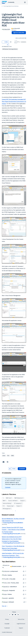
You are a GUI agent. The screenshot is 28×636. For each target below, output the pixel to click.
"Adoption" (22, 500)
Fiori (8, 455)
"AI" (3, 506)
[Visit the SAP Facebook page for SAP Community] (9, 614)
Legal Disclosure (21, 623)
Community (11, 2)
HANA (12, 455)
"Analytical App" (10, 506)
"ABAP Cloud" (8, 498)
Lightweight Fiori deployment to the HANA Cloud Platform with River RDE (13, 20)
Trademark (7, 628)
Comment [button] (22, 468)
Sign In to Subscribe (18, 32)
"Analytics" (18, 506)
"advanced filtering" (7, 503)
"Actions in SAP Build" (12, 500)
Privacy (7, 619)
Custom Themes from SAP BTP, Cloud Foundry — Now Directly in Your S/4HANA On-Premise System (13, 529)
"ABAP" (4, 500)
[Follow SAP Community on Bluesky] (12, 614)
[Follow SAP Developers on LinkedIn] (18, 614)
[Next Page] (15, 510)
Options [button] (12, 35)
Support (21, 628)
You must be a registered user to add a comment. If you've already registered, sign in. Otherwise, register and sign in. (13, 481)
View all (4, 606)
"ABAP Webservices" (18, 498)
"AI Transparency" (18, 503)
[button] (7, 44)
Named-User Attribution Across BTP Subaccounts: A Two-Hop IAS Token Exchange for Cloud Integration (12, 539)
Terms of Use (21, 619)
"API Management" (6, 508)
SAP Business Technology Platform (10, 49)
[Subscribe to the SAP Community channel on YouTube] (15, 614)
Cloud (4, 455)
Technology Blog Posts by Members (11, 6)
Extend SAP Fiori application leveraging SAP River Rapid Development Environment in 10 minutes (14, 101)
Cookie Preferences (7, 632)
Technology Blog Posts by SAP (11, 533)
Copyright (7, 623)
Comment (7, 487)
